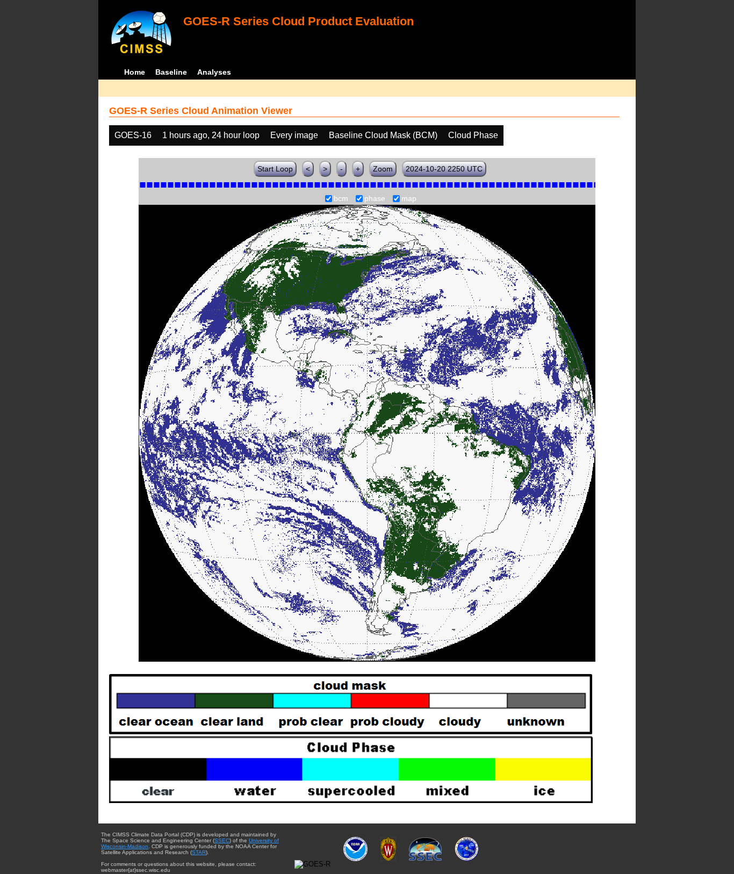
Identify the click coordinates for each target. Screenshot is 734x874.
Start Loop (275, 168)
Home (134, 72)
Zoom (383, 168)
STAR (199, 852)
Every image (294, 135)
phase (374, 199)
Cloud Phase (473, 135)
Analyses (214, 72)
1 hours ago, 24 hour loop (211, 135)
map (408, 199)
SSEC (221, 840)
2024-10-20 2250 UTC (444, 168)
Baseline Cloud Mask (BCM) (383, 135)
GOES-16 (133, 135)
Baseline (171, 72)
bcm (341, 199)
